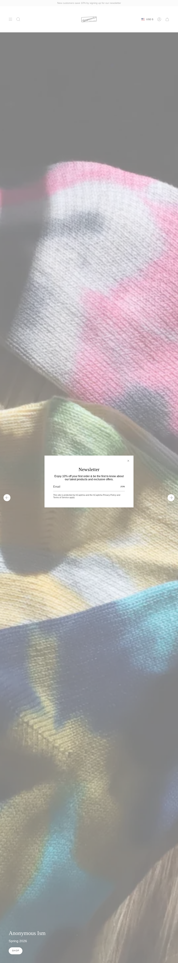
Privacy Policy (109, 495)
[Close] (128, 461)
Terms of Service (61, 497)
